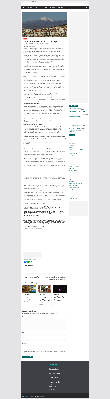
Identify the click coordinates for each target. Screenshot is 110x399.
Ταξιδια (70, 191)
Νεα (69, 179)
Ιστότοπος (24, 343)
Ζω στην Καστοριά (72, 170)
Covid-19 (70, 145)
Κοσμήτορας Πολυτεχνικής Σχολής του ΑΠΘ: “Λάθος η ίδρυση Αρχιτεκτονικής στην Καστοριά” (44, 298)
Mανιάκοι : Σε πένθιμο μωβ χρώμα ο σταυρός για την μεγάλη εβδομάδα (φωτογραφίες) (59, 297)
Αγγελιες (45, 7)
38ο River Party (71, 140)
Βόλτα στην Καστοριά (73, 155)
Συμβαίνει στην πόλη (73, 187)
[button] (32, 7)
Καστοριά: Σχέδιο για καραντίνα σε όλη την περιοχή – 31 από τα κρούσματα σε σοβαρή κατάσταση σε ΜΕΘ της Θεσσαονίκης (55, 277)
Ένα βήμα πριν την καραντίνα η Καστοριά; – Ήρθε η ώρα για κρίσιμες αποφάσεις (33, 276)
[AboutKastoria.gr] (23, 7)
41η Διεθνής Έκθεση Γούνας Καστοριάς (76, 141)
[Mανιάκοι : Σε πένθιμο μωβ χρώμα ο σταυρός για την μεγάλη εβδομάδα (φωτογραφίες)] (60, 286)
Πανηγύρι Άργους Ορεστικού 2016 (75, 183)
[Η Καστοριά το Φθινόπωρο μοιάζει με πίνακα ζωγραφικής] (29, 286)
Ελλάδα (70, 164)
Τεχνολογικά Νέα (72, 194)
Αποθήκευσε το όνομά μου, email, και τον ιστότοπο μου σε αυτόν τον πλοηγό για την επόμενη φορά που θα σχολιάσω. (44, 352)
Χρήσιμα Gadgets (72, 198)
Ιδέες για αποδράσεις (73, 172)
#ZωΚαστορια (37, 7)
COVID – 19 (71, 143)
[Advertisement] (32, 254)
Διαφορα (70, 162)
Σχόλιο (24, 316)
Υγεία (70, 196)
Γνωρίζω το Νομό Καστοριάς (74, 158)
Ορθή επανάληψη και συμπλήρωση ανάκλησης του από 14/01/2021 (54, 388)
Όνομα (24, 332)
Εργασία (70, 168)
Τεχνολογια (71, 192)
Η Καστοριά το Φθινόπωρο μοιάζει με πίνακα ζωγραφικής (28, 297)
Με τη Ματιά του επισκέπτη (74, 177)
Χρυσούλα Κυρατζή (32, 46)
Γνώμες (70, 157)
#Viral (70, 138)
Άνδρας (70, 151)
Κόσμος (70, 175)
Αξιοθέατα (60, 7)
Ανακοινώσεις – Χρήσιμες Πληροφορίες (76, 149)
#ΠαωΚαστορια (53, 7)
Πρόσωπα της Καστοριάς (73, 185)
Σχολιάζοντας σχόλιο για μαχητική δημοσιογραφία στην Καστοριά (54, 369)
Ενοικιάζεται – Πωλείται (73, 166)
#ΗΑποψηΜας (29, 7)
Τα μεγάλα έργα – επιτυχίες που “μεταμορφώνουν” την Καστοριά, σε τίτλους (54, 383)
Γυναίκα (70, 160)
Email (23, 338)
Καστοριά (25, 38)
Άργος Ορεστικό (72, 153)
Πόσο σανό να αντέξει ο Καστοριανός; (76, 114)
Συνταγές (70, 189)
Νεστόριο (70, 181)
